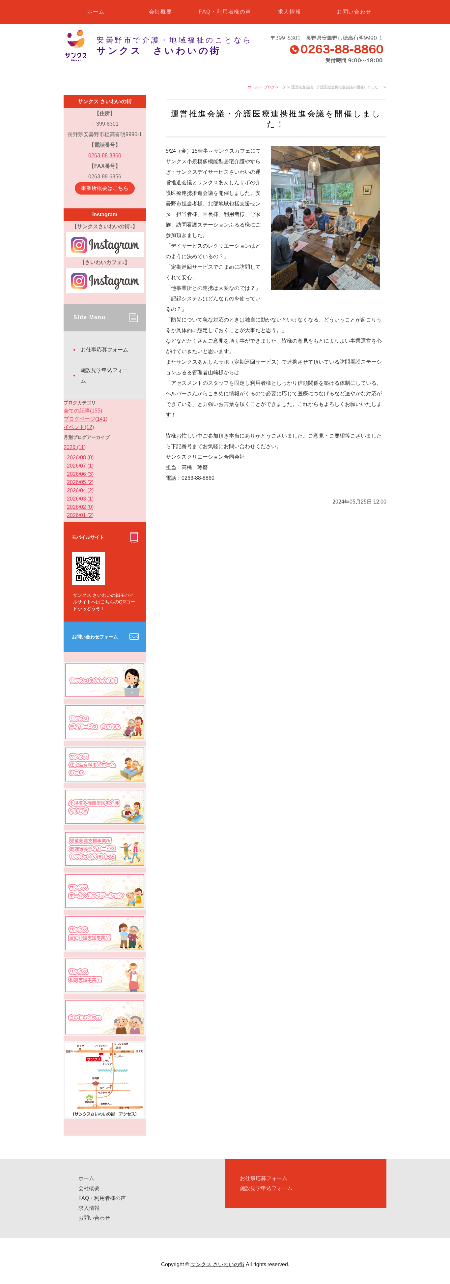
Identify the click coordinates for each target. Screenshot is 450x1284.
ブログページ (275, 87)
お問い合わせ (354, 12)
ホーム (96, 12)
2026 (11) (75, 447)
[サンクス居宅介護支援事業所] (104, 945)
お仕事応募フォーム (104, 349)
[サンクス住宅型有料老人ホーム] (104, 776)
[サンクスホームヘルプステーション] (104, 902)
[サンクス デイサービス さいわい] (104, 734)
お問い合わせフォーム (95, 636)
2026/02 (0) (80, 507)
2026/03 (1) (80, 499)
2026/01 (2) (80, 515)
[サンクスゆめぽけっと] (104, 860)
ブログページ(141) (85, 419)
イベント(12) (79, 427)
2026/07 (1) (80, 466)
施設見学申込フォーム (104, 375)
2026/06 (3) (80, 474)
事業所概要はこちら (104, 188)
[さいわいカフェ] (104, 1029)
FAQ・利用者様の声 (225, 12)
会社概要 (160, 12)
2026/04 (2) (80, 490)
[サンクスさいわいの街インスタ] (104, 252)
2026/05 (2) (80, 482)
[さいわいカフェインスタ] (104, 287)
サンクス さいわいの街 (217, 1264)
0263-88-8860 (104, 155)
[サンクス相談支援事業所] (104, 987)
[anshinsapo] (104, 691)
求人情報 (289, 12)
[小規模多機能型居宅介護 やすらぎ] (104, 818)
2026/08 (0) (80, 457)
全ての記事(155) (83, 410)
